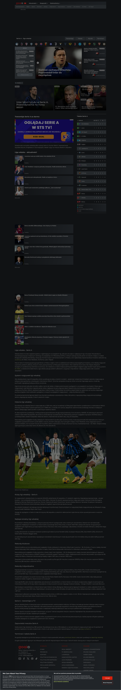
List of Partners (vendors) (61, 681)
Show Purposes (107, 682)
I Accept (107, 678)
